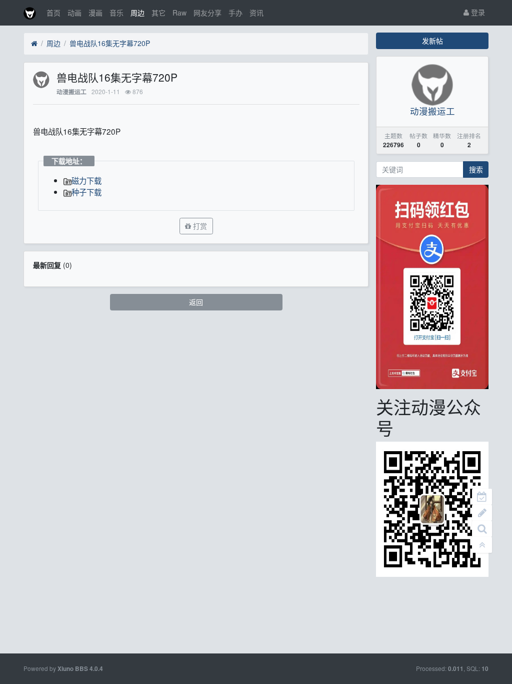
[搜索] (482, 529)
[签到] (482, 497)
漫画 (95, 13)
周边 (137, 13)
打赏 (199, 226)
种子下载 (87, 191)
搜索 (476, 169)
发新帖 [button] (432, 41)
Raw (179, 13)
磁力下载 (87, 180)
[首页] (34, 43)
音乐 (117, 13)
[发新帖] (482, 513)
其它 (159, 13)
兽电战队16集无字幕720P (110, 43)
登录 (477, 12)
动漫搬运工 (71, 92)
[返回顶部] (482, 545)
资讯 (257, 13)
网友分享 (208, 13)
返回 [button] (196, 302)
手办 (235, 13)
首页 (53, 13)
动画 (75, 13)
